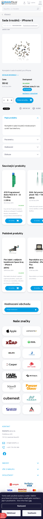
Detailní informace (9, 75)
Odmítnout (11, 513)
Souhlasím (32, 513)
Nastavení (21, 506)
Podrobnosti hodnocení (30, 25)
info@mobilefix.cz (13, 443)
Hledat (38, 9)
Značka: (6, 29)
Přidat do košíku (22, 100)
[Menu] (40, 3)
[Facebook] (4, 453)
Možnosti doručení (30, 93)
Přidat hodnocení (12, 309)
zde (30, 501)
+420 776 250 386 (13, 447)
